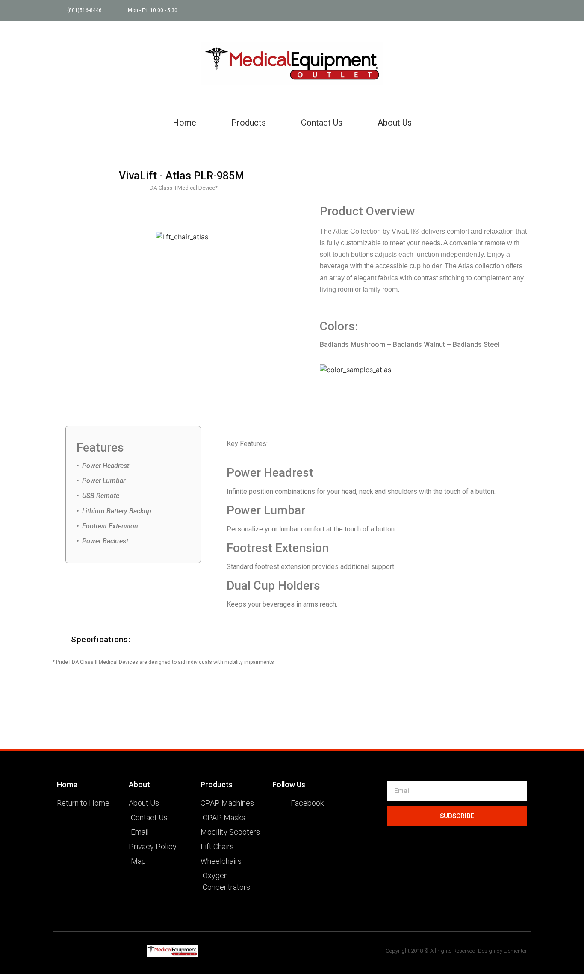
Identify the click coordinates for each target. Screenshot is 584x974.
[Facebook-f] (525, 10)
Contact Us (321, 122)
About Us (395, 122)
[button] (202, 639)
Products (248, 122)
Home (184, 122)
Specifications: (100, 639)
